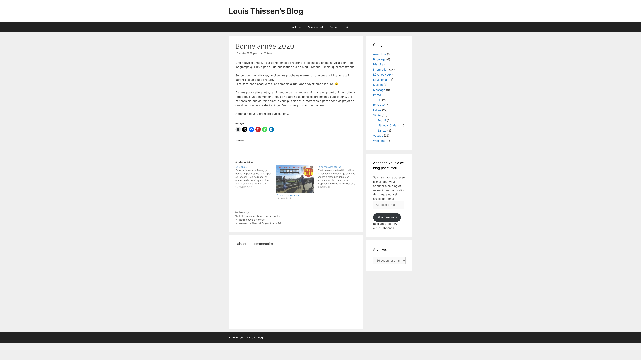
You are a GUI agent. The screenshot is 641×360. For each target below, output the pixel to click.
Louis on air (381, 80)
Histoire (378, 64)
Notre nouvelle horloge (252, 219)
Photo (377, 95)
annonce (251, 216)
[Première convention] (295, 179)
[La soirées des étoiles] (338, 177)
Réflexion (379, 105)
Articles (296, 27)
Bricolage (379, 59)
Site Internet (315, 27)
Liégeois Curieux (388, 125)
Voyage (378, 135)
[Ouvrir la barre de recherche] (347, 27)
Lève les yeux (382, 74)
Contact (334, 27)
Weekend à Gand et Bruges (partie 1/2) (260, 223)
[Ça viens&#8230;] (255, 177)
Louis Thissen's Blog (266, 11)
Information (380, 69)
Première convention (287, 195)
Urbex (377, 110)
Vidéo (377, 115)
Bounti (381, 120)
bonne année (264, 216)
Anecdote (379, 54)
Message (244, 212)
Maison (378, 84)
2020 (242, 216)
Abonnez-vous (387, 217)
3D (379, 100)
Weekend (379, 140)
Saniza (381, 130)
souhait (277, 216)
